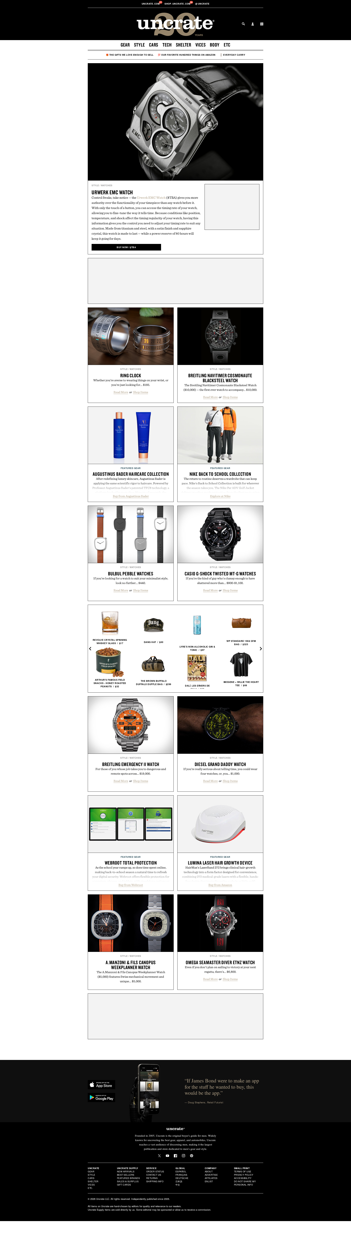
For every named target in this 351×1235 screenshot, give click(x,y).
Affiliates (211, 1178)
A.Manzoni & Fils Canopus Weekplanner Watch (131, 964)
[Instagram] (184, 1156)
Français (181, 1174)
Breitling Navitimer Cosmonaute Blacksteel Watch (220, 377)
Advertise (211, 1174)
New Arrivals (126, 1171)
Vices (200, 45)
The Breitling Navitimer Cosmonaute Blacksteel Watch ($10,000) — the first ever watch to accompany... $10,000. (220, 387)
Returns (152, 1178)
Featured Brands (128, 1178)
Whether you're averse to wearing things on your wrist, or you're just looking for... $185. (130, 382)
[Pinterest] (192, 1156)
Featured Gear (131, 468)
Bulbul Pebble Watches (130, 573)
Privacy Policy (243, 1174)
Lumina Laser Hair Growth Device (220, 863)
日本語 (179, 1181)
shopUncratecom (178, 3)
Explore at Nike (220, 496)
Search (243, 23)
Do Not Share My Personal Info (245, 1183)
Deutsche (182, 1178)
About (209, 1171)
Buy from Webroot (130, 885)
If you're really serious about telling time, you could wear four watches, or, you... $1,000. (220, 771)
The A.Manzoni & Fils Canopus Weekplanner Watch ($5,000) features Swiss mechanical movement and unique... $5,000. (131, 976)
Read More (121, 392)
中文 (178, 1184)
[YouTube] (167, 1156)
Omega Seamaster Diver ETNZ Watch (220, 962)
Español (181, 1171)
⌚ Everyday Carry (232, 54)
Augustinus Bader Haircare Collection (131, 474)
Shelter (183, 45)
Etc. (90, 1187)
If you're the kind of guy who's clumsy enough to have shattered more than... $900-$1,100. (220, 580)
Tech (167, 45)
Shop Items (140, 392)
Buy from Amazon (220, 885)
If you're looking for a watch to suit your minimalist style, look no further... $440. (130, 580)
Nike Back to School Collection (220, 474)
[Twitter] (159, 1156)
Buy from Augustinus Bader (131, 496)
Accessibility (243, 1178)
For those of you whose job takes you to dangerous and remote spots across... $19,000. (130, 771)
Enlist (209, 1181)
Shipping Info (155, 1181)
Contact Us (153, 1174)
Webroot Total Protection (131, 863)
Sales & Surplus (128, 1181)
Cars (153, 45)
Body (215, 45)
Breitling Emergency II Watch (130, 764)
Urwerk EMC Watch (112, 192)
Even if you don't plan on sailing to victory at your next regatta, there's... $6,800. (220, 969)
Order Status (155, 1171)
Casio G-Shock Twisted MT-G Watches (220, 573)
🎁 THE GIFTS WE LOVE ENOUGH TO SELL (130, 54)
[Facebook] (175, 1156)
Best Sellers (125, 1174)
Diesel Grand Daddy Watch (220, 764)
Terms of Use (242, 1171)
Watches (106, 185)
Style (139, 45)
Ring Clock (130, 375)
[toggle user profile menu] (252, 24)
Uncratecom (151, 3)
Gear (125, 45)
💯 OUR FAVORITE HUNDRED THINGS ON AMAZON (187, 54)
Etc (227, 45)
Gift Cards (124, 1184)
